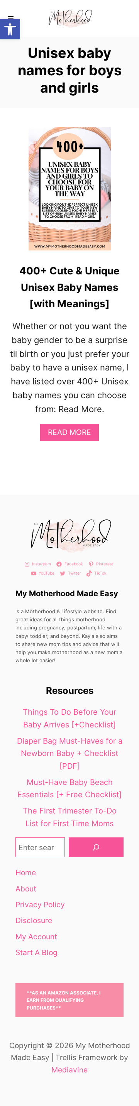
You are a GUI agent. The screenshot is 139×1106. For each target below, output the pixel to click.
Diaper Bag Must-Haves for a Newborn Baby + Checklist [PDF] (69, 753)
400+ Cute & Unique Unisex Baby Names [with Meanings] (69, 287)
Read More (73, 434)
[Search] (96, 847)
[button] (10, 29)
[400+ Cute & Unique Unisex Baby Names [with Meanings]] (70, 193)
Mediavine (69, 1069)
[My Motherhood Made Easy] (69, 18)
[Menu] (11, 18)
